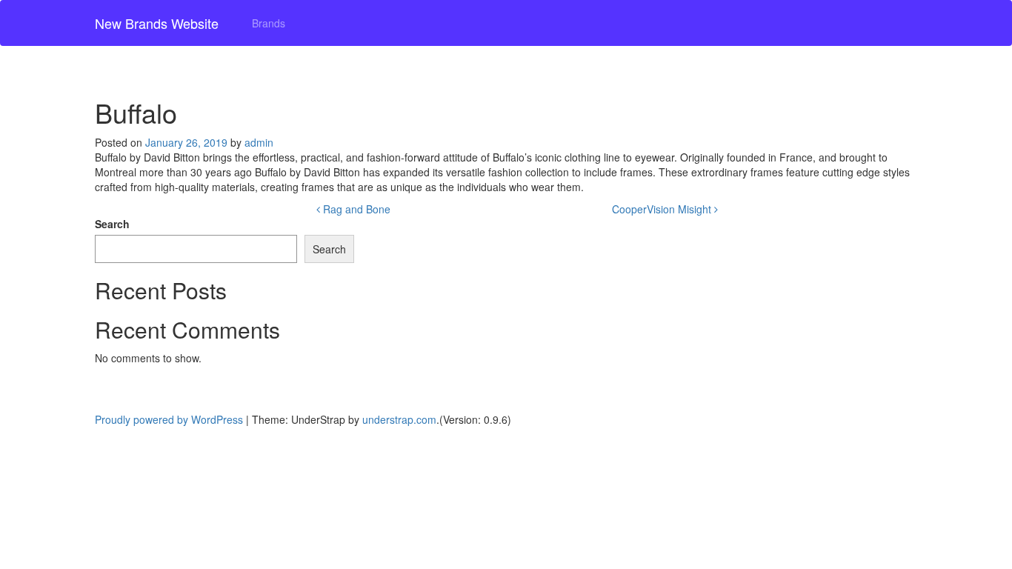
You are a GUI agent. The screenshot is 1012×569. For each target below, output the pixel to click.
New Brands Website (157, 23)
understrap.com (399, 419)
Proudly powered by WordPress (169, 419)
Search (112, 223)
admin (258, 142)
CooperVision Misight (663, 209)
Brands (268, 23)
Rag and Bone (355, 209)
